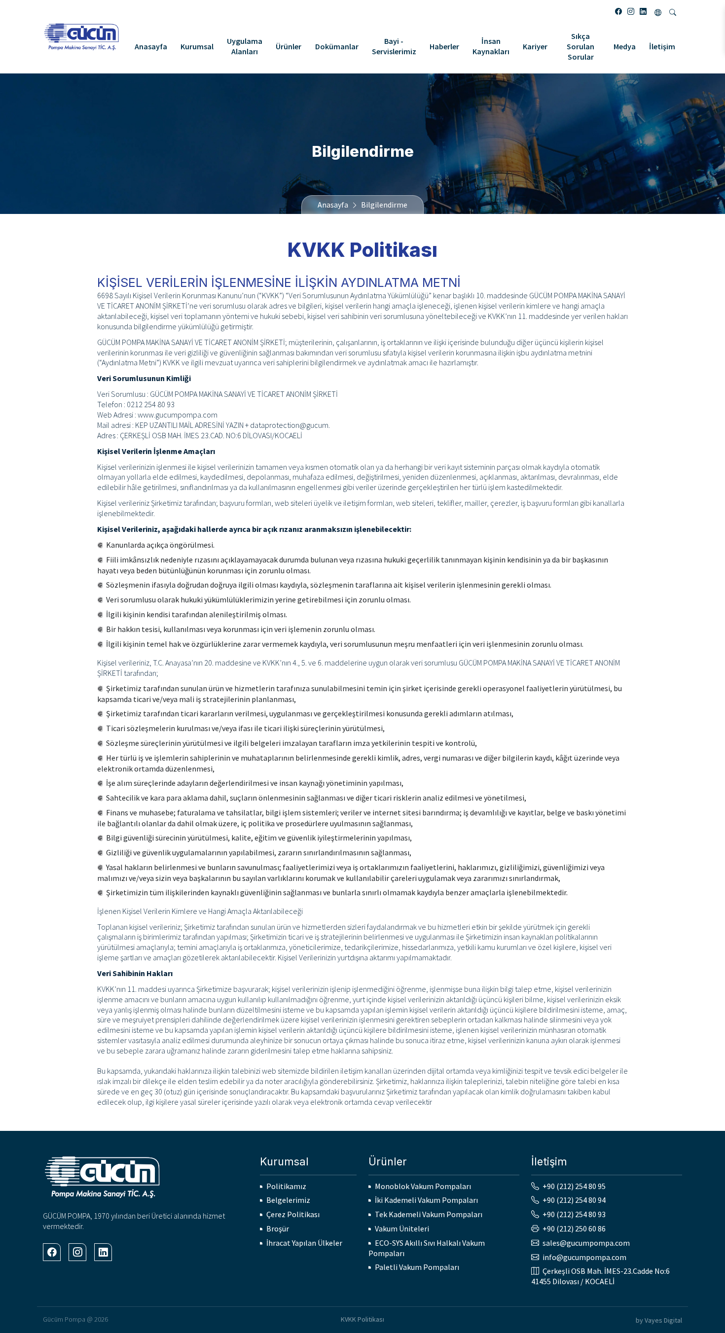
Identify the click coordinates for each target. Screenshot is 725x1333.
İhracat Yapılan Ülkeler (304, 1243)
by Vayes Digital (659, 1320)
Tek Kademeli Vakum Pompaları (428, 1214)
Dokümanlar (337, 46)
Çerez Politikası (293, 1214)
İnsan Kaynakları (490, 46)
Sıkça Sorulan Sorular (580, 46)
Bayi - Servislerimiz (394, 46)
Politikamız (286, 1186)
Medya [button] (625, 46)
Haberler (444, 46)
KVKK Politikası (362, 1319)
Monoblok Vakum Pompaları (423, 1186)
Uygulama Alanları (244, 46)
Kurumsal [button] (197, 46)
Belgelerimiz (288, 1200)
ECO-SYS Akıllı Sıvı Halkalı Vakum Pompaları (426, 1248)
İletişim (662, 46)
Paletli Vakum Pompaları (417, 1267)
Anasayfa (151, 46)
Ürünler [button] (288, 46)
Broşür (277, 1228)
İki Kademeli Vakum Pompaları (426, 1200)
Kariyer (535, 46)
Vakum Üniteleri (402, 1228)
